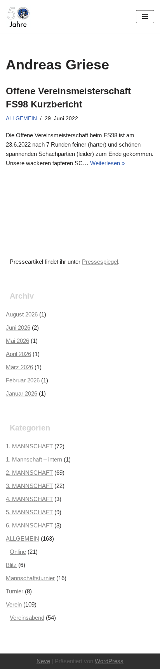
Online (18, 551)
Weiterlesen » (107, 163)
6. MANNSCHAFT (29, 525)
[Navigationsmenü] (145, 16)
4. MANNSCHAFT (29, 499)
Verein (14, 604)
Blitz (11, 565)
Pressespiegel (100, 261)
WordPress (109, 661)
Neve (43, 661)
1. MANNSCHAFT (29, 446)
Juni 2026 (18, 327)
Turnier (14, 591)
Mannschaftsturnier (30, 578)
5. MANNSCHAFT (29, 512)
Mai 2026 (17, 340)
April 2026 (18, 354)
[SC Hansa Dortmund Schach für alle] (18, 16)
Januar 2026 (21, 393)
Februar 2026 (23, 380)
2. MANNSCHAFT (29, 472)
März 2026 (19, 367)
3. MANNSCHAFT (29, 485)
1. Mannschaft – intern (34, 459)
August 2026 (22, 314)
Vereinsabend (27, 617)
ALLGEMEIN (21, 118)
